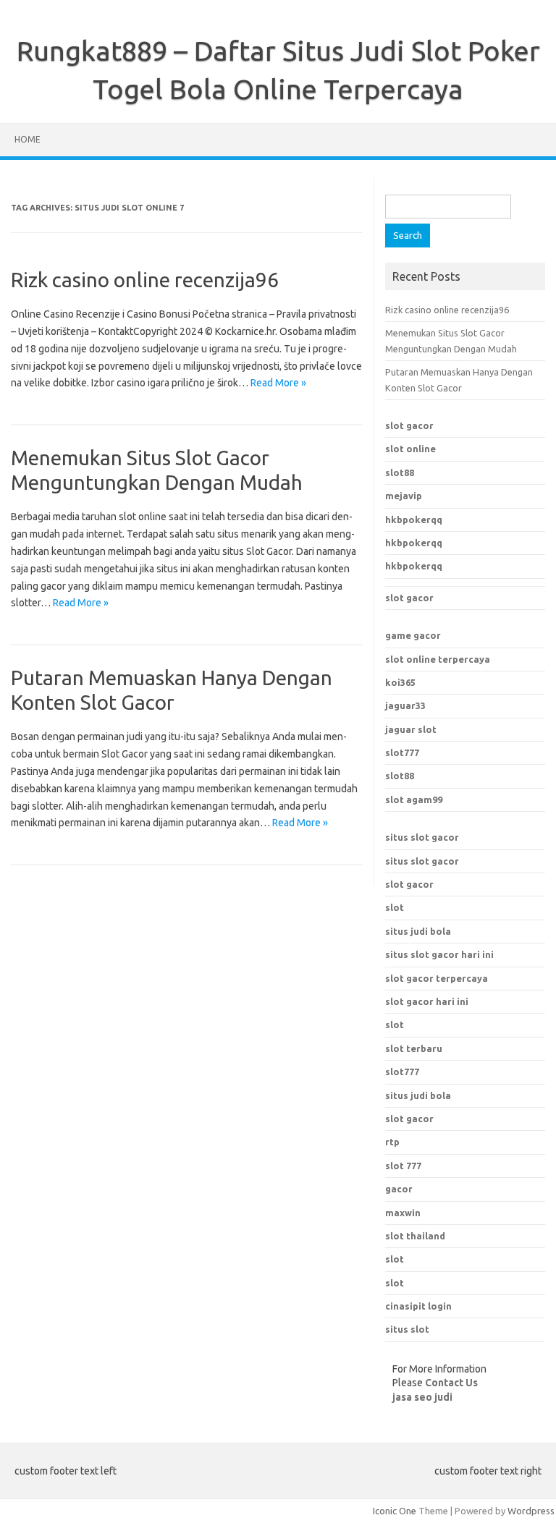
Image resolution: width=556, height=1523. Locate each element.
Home (27, 139)
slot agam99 (413, 799)
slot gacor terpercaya (436, 978)
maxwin (403, 1213)
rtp (392, 1142)
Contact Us (451, 1382)
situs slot (407, 1329)
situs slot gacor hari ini (439, 954)
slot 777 (403, 1166)
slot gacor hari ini (426, 1001)
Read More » (278, 383)
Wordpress (531, 1511)
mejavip (403, 496)
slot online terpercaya (437, 659)
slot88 (399, 472)
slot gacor (409, 425)
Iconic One (394, 1511)
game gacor (413, 635)
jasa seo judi (422, 1397)
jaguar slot (411, 729)
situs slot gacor (422, 837)
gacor (399, 1189)
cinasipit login (418, 1306)
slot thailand (415, 1236)
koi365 (400, 682)
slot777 (402, 752)
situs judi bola (418, 931)
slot (394, 907)
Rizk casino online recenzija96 (145, 279)
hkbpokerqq (413, 519)
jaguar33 (405, 705)
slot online (410, 449)
